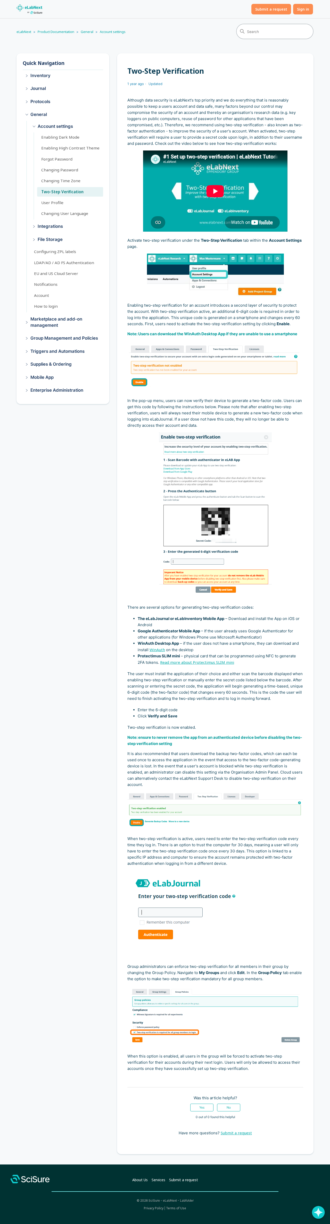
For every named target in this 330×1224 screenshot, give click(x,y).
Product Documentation (56, 31)
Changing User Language (64, 213)
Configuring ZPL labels (55, 251)
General (87, 31)
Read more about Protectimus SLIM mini (197, 662)
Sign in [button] (303, 9)
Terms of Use (176, 1208)
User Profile (52, 202)
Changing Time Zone (60, 180)
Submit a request (271, 9)
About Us (140, 1179)
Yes (201, 1107)
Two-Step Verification (62, 191)
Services (158, 1179)
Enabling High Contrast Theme (70, 148)
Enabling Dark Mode (60, 137)
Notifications (45, 284)
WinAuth (157, 649)
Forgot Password (56, 159)
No (229, 1107)
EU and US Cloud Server (56, 273)
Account (41, 295)
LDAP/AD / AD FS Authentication (64, 262)
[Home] (29, 9)
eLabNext (23, 31)
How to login (46, 306)
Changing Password (59, 169)
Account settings (113, 31)
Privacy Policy (153, 1208)
